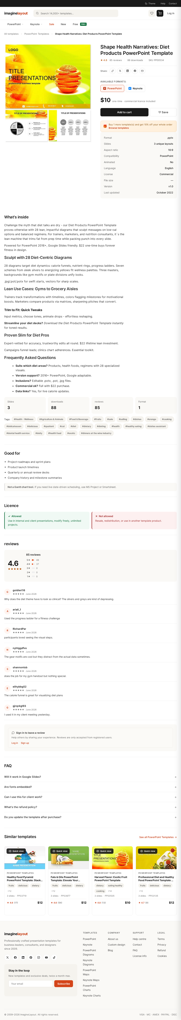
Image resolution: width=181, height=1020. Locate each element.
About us (113, 938)
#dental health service (18, 433)
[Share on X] (120, 71)
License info (140, 955)
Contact (173, 3)
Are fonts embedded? (18, 787)
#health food (54, 433)
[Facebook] (15, 957)
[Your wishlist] (151, 13)
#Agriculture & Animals (51, 419)
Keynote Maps (91, 979)
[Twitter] (7, 957)
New (63, 24)
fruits (11, 885)
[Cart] (160, 13)
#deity (39, 433)
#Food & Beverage (78, 419)
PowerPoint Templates (36, 33)
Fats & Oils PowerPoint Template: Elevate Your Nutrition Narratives (64, 879)
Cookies (162, 955)
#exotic (71, 433)
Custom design (116, 944)
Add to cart (124, 112)
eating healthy (115, 885)
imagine (16, 13)
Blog (110, 950)
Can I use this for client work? (23, 797)
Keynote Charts (92, 995)
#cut (62, 426)
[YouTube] (46, 957)
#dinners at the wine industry (96, 433)
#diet (73, 426)
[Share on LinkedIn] (127, 71)
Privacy (161, 944)
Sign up (25, 742)
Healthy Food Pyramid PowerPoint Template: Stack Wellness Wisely (24, 879)
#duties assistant (157, 426)
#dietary (86, 426)
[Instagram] (38, 957)
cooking (100, 891)
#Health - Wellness (23, 419)
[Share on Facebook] (135, 71)
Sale (51, 24)
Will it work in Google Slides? (22, 776)
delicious (22, 885)
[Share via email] (142, 71)
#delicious (32, 426)
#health (115, 426)
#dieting (101, 426)
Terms (161, 938)
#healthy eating (133, 426)
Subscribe (63, 983)
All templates (11, 33)
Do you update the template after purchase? (32, 817)
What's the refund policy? (20, 807)
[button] (48, 93)
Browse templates (119, 127)
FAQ (135, 950)
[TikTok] (54, 957)
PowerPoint (14, 24)
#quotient (49, 426)
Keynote (35, 24)
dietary (35, 885)
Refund (161, 950)
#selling (123, 419)
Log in (170, 13)
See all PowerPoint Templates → (158, 837)
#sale (110, 419)
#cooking (167, 419)
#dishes (137, 419)
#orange (151, 419)
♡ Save (163, 112)
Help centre (139, 938)
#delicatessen (14, 426)
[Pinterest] (31, 957)
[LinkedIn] (23, 957)
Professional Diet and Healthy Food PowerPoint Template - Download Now (156, 879)
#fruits (97, 419)
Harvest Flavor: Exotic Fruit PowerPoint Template (111, 879)
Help (163, 3)
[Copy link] (113, 71)
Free (79, 24)
